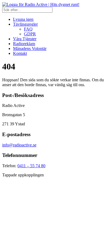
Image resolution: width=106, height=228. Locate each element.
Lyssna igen (23, 19)
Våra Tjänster (24, 38)
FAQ (28, 29)
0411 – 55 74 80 (31, 165)
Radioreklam (24, 43)
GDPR (30, 34)
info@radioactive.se (19, 145)
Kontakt (20, 53)
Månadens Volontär (29, 48)
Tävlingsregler (25, 24)
